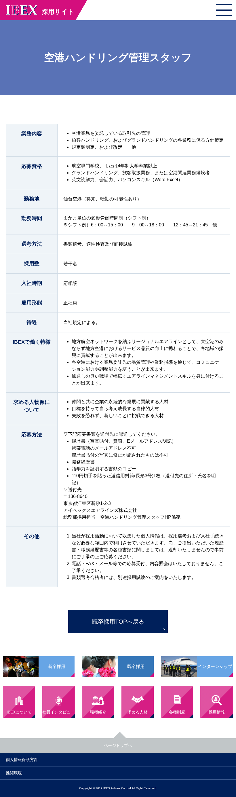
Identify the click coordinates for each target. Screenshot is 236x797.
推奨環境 (14, 773)
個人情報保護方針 (22, 759)
